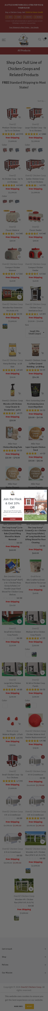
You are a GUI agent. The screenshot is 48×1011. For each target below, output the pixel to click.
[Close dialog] (45, 491)
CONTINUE (12, 519)
